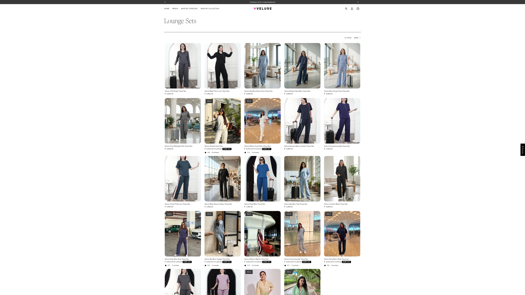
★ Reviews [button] (523, 150)
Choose (318, 84)
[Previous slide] (169, 66)
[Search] (346, 9)
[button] (357, 38)
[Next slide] (197, 66)
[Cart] (358, 9)
